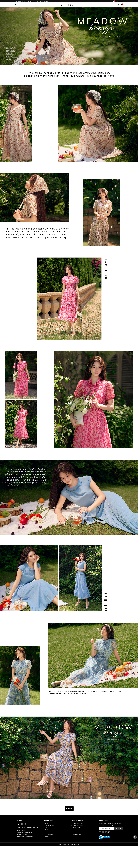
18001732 (35, 1)
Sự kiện (47, 827)
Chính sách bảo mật (77, 829)
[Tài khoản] (119, 5)
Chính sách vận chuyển (78, 825)
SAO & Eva (47, 832)
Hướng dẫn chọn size (77, 834)
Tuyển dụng (47, 836)
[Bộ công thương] (104, 837)
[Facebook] (100, 832)
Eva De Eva (68, 844)
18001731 (23, 1)
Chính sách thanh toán (78, 823)
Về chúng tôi (48, 823)
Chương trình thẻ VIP (77, 832)
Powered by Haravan (75, 844)
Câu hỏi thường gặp (49, 825)
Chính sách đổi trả (77, 827)
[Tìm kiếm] (116, 5)
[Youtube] (109, 832)
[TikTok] (106, 832)
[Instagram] (103, 832)
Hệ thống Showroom (49, 834)
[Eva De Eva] (65, 4)
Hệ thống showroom (44, 1)
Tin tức (46, 829)
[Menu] (16, 5)
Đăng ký (118, 828)
